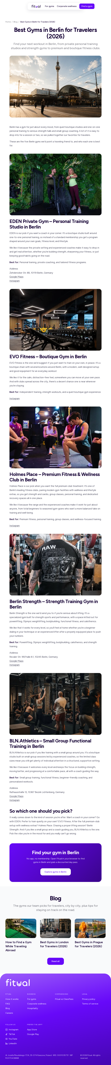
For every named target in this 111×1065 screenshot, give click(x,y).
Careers (9, 1013)
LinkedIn (13, 1043)
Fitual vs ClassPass (64, 999)
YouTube (13, 1039)
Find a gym (86, 6)
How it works (12, 999)
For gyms (49, 6)
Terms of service (90, 1003)
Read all (56, 961)
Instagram (14, 280)
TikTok (12, 1034)
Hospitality (32, 1008)
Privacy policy (88, 999)
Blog (15, 22)
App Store (32, 1029)
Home (8, 22)
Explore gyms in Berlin (55, 872)
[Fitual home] (36, 6)
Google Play (33, 1034)
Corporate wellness (67, 6)
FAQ (7, 1003)
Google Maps (16, 276)
